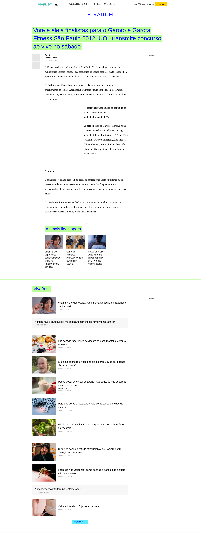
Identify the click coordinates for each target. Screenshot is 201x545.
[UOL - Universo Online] (56, 5)
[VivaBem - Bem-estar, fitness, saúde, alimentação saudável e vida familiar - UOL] (46, 4)
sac (135, 4)
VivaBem (100, 14)
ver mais (78, 522)
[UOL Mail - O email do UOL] (141, 4)
